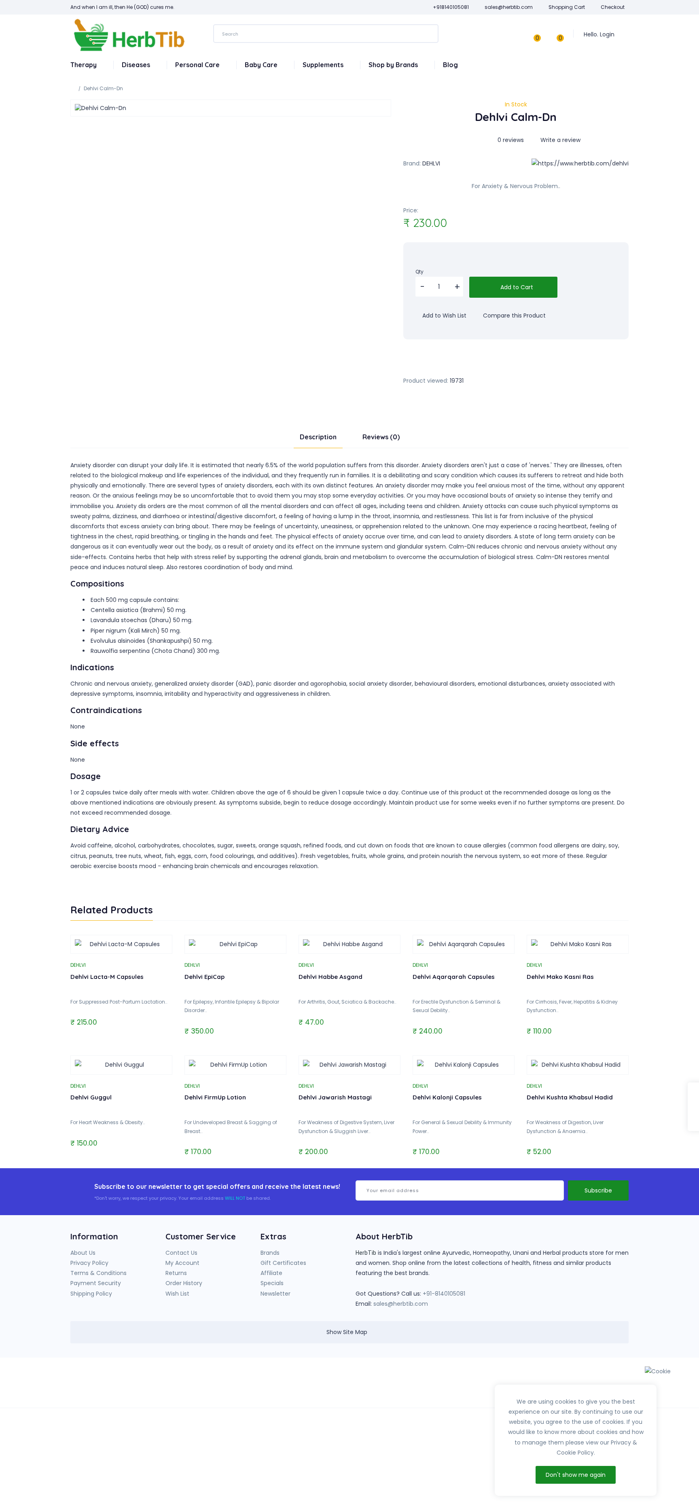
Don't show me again (576, 1475)
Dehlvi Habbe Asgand (330, 977)
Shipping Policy (91, 1294)
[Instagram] (491, 1385)
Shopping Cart (567, 7)
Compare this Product (513, 315)
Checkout (613, 7)
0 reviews (511, 140)
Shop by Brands (394, 65)
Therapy (84, 65)
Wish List (177, 1294)
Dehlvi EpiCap (204, 977)
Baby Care (262, 65)
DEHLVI (431, 163)
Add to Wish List (443, 315)
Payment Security (95, 1283)
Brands (270, 1253)
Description (318, 437)
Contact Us (181, 1253)
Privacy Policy (89, 1263)
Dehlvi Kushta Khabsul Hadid (570, 1097)
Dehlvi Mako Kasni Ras (560, 977)
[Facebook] (458, 1385)
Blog (450, 65)
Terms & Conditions (98, 1273)
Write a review (559, 140)
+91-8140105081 (444, 1294)
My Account (182, 1263)
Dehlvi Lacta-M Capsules (107, 977)
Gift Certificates (283, 1263)
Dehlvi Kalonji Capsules (447, 1097)
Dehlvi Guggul (91, 1097)
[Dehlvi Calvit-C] (693, 1106)
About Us (82, 1253)
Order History (183, 1283)
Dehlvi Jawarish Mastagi (335, 1097)
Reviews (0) (381, 437)
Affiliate (271, 1273)
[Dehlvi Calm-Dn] (230, 108)
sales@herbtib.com (400, 1304)
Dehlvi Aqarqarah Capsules (454, 977)
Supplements (324, 65)
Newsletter (275, 1294)
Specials (272, 1283)
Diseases (137, 65)
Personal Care (198, 65)
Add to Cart (516, 287)
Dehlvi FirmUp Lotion (215, 1097)
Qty (419, 271)
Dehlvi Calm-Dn (103, 88)
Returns (176, 1273)
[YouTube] (474, 1385)
